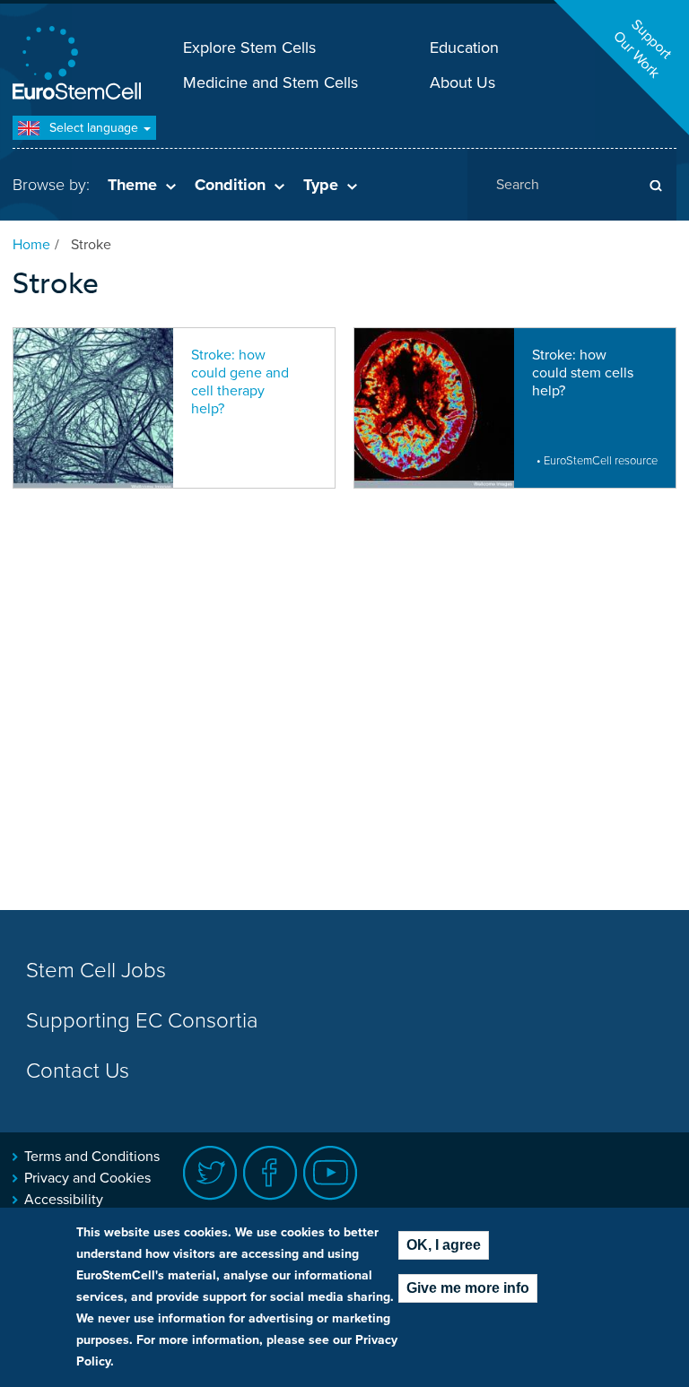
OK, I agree (443, 1245)
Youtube (330, 1173)
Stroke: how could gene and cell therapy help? (240, 382)
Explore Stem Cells (249, 47)
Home (31, 245)
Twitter (210, 1173)
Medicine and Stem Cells (270, 82)
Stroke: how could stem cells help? (582, 373)
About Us (462, 82)
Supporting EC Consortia (142, 1021)
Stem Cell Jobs (96, 971)
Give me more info (467, 1288)
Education (464, 47)
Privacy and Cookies (87, 1178)
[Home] (80, 65)
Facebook (270, 1173)
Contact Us (77, 1071)
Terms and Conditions (92, 1157)
